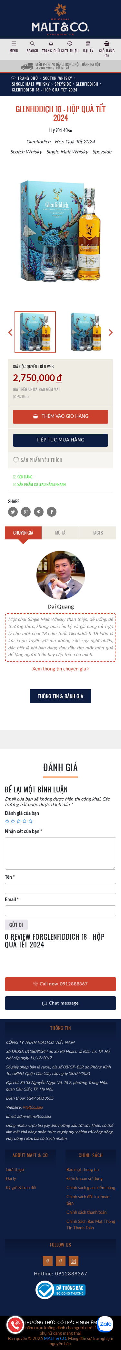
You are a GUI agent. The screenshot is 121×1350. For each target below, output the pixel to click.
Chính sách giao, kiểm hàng (90, 1188)
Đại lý (88, 51)
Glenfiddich (87, 84)
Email (12, 900)
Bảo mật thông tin (82, 1170)
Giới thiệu (70, 51)
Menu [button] (14, 51)
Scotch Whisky (57, 78)
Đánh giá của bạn (22, 813)
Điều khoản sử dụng (84, 1179)
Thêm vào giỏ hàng (64, 416)
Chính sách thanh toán (86, 1212)
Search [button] (32, 51)
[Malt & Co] (60, 19)
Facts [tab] (98, 533)
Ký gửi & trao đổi (21, 1188)
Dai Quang (60, 606)
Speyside (63, 84)
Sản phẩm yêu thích (41, 460)
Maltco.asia (33, 1107)
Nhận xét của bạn (23, 831)
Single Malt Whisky (31, 84)
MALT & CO (55, 1339)
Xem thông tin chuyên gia (59, 669)
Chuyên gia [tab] (23, 533)
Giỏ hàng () (107, 53)
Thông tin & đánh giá (60, 696)
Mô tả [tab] (60, 533)
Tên (10, 877)
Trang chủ (51, 51)
